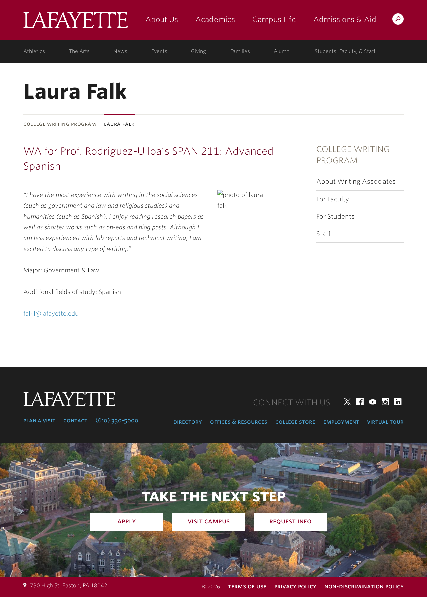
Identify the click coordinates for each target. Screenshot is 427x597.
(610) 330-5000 (116, 420)
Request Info (290, 521)
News (120, 51)
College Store (295, 421)
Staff (323, 234)
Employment (341, 421)
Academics (215, 19)
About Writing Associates (356, 181)
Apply (126, 521)
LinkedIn (398, 401)
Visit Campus (209, 521)
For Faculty (332, 199)
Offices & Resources (238, 421)
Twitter (347, 401)
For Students (335, 216)
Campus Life (274, 19)
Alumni (282, 51)
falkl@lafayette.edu (51, 313)
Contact (75, 420)
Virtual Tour (385, 421)
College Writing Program (59, 124)
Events (159, 51)
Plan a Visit (39, 420)
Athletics (34, 51)
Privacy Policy (295, 586)
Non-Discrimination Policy (364, 586)
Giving (198, 51)
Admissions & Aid (344, 19)
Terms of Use (247, 586)
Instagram (385, 401)
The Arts (79, 51)
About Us (161, 19)
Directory (187, 421)
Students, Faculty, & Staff (345, 51)
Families (240, 51)
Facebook (360, 401)
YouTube (372, 401)
